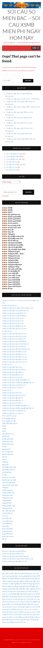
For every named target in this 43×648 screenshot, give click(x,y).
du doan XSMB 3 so (18, 597)
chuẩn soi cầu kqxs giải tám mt (12, 400)
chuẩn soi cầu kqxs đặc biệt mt (12, 398)
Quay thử (5, 526)
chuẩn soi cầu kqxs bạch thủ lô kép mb (20, 101)
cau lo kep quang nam (24, 573)
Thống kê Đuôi (13, 262)
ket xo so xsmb (7, 602)
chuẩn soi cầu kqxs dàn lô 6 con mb (19, 128)
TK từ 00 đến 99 (14, 271)
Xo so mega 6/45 (14, 225)
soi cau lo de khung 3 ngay (20, 607)
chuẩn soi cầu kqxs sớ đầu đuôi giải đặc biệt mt (18, 408)
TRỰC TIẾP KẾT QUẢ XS (9, 423)
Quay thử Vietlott (14, 286)
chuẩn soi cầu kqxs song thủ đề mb (19, 93)
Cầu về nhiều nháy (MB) (16, 249)
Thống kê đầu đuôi (15, 264)
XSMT (10, 212)
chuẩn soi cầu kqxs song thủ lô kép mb (20, 139)
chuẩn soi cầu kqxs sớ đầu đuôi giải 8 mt (15, 405)
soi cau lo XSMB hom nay (20, 612)
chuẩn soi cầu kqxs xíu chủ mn (12, 388)
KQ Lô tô (5, 516)
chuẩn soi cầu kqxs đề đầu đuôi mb (14, 326)
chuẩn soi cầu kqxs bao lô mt (12, 393)
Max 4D (11, 232)
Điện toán (5, 465)
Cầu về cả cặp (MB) (15, 247)
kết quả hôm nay (14, 214)
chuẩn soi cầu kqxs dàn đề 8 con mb (14, 357)
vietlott (4, 447)
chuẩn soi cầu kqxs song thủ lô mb (19, 134)
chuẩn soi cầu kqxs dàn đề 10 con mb (14, 359)
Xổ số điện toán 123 (15, 238)
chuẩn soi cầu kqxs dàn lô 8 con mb (14, 334)
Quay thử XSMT (14, 282)
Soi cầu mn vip (11, 167)
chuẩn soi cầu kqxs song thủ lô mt (14, 411)
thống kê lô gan (7, 490)
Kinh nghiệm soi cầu (13, 159)
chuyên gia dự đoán (11, 576)
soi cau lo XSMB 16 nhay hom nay (15, 609)
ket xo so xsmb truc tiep (21, 602)
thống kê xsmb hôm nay (17, 622)
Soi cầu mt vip (11, 170)
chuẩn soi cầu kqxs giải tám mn (12, 375)
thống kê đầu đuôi (8, 493)
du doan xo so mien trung (27, 591)
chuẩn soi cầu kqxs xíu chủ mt (12, 413)
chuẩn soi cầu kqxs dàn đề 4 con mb (19, 112)
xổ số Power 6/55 (14, 227)
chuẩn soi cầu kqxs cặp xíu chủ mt (14, 395)
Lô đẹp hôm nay (31, 604)
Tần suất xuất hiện (15, 269)
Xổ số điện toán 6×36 (9, 467)
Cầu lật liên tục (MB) (15, 245)
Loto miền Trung (14, 275)
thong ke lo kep (13, 620)
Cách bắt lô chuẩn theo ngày (26, 581)
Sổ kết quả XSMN (14, 221)
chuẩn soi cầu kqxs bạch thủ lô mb (14, 346)
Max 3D (11, 230)
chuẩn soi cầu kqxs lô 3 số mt (12, 403)
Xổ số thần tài (13, 240)
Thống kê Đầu (13, 260)
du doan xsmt (29, 597)
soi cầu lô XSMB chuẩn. (30, 617)
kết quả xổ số (20, 604)
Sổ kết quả (5, 436)
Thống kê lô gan (14, 251)
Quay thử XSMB (14, 280)
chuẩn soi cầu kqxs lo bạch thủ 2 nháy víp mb (23, 107)
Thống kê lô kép (14, 258)
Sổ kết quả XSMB (14, 217)
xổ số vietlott (13, 223)
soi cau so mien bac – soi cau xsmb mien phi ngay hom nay (21, 24)
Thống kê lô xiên (14, 256)
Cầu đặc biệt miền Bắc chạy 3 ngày (22, 589)
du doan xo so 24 (13, 591)
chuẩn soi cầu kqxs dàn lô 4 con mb (19, 123)
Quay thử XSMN (14, 284)
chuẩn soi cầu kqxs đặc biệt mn (12, 372)
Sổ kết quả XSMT (14, 219)
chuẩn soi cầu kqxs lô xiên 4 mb (12, 318)
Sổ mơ (10, 288)
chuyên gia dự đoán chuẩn (27, 576)
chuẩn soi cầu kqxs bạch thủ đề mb (14, 341)
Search (28, 192)
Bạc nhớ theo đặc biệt (9, 573)
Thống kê (11, 234)
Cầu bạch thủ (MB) (15, 243)
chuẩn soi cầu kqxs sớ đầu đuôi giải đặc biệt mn (18, 382)
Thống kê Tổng (13, 267)
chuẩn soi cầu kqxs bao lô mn (12, 367)
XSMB (10, 208)
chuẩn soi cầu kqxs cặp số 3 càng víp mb (16, 349)
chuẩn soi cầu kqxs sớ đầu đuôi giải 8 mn (16, 380)
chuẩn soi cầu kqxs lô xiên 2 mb (12, 323)
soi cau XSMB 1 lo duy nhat (21, 614)
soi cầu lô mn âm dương (14, 617)
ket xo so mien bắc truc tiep (30, 599)
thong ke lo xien (24, 620)
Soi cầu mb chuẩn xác (14, 164)
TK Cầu (4, 475)
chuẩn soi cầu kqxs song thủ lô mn (14, 385)
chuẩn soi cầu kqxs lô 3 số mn (12, 377)
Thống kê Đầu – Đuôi (15, 254)
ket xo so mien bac (14, 599)
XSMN (10, 210)
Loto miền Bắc (13, 273)
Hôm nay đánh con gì (14, 154)
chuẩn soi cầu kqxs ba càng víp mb (19, 117)
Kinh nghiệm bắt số (13, 156)
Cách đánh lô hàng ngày (27, 584)
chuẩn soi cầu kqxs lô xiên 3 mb (18, 99)
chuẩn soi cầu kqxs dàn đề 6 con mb (14, 354)
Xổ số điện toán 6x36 (16, 236)
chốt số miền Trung (27, 578)
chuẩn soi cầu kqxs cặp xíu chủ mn (14, 370)
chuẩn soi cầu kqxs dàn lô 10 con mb (14, 362)
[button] (35, 48)
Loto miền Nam (13, 278)
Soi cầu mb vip (11, 162)
